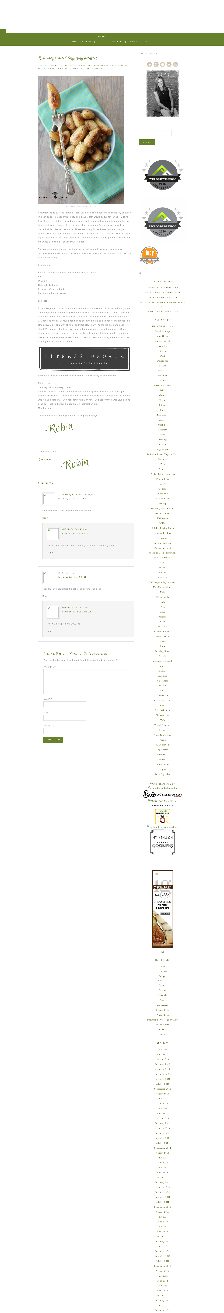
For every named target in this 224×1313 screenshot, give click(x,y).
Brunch (82, 65)
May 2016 (163, 1050)
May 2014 (163, 1168)
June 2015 (162, 1104)
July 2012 (163, 1276)
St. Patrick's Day (162, 701)
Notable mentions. (162, 587)
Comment (49, 667)
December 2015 (163, 1074)
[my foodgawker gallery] (162, 783)
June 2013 (162, 1222)
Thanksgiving (54, 68)
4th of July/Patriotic (162, 327)
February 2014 (162, 1183)
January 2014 (162, 1187)
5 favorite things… (162, 331)
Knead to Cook (112, 14)
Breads (162, 366)
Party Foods (162, 597)
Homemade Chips (162, 533)
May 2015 (163, 1109)
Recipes (163, 976)
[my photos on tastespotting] (163, 787)
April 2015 (162, 1114)
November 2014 (163, 1138)
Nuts (162, 592)
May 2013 (163, 1227)
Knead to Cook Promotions (163, 553)
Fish (162, 464)
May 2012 (163, 1286)
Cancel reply (99, 654)
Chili (162, 410)
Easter (162, 445)
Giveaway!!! (162, 494)
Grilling (163, 504)
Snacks (162, 686)
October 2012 (163, 1261)
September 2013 (162, 1207)
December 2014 (163, 1133)
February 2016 (162, 1064)
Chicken (163, 405)
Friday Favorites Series (162, 474)
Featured (162, 459)
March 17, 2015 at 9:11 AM (71, 499)
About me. (162, 972)
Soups (163, 691)
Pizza (162, 612)
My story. (162, 578)
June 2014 (162, 1163)
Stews (162, 706)
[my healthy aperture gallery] (162, 827)
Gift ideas (163, 489)
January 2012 (162, 1306)
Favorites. (162, 1030)
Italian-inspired (162, 548)
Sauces (162, 666)
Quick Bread (162, 637)
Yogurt (162, 770)
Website (48, 726)
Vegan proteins (162, 745)
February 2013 (162, 1242)
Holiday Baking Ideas (162, 528)
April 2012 (162, 1291)
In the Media (162, 1025)
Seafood (162, 671)
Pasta (163, 602)
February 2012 (162, 1301)
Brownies (162, 376)
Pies (162, 607)
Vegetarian (74, 68)
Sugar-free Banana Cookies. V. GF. (162, 293)
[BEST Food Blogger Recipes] (162, 796)
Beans (162, 351)
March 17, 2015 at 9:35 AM (76, 534)
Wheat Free (86, 68)
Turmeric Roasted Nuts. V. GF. (162, 288)
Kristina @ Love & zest (72, 494)
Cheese (162, 400)
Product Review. (162, 632)
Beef (162, 356)
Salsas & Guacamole (162, 661)
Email (47, 712)
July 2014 (163, 1158)
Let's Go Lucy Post (163, 558)
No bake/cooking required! (162, 582)
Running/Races (163, 651)
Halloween (162, 519)
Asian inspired (162, 341)
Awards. (162, 346)
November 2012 (163, 1256)
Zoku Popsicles (162, 774)
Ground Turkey (163, 514)
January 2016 (162, 1069)
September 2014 (162, 1148)
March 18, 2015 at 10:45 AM (77, 612)
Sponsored (162, 696)
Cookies (163, 420)
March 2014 (162, 1178)
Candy (162, 395)
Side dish (162, 676)
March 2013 (162, 1237)
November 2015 (163, 1079)
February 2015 (162, 1123)
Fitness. (162, 469)
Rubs (162, 646)
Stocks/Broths (162, 710)
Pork (162, 622)
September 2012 (162, 1266)
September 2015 (162, 1089)
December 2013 (163, 1192)
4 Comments (98, 68)
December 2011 (163, 1311)
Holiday (163, 523)
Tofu (162, 720)
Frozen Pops (162, 479)
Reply (45, 517)
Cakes (162, 391)
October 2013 (163, 1202)
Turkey (162, 730)
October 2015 (163, 1084)
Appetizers (162, 336)
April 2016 (162, 1055)
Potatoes (42, 68)
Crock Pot (163, 425)
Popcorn (162, 617)
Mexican (162, 568)
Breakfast (162, 371)
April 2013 (162, 1232)
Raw (162, 642)
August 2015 (162, 1094)
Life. (162, 563)
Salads (162, 656)
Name (47, 699)
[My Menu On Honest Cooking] (163, 853)
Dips (162, 435)
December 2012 (163, 1251)
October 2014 (163, 1143)
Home (163, 967)
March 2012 (162, 1296)
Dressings (162, 440)
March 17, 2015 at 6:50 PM (71, 577)
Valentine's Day (162, 735)
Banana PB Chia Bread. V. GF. (162, 312)
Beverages (162, 361)
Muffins (162, 573)
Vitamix (163, 760)
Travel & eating (162, 725)
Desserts (162, 430)
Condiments (162, 415)
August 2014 (162, 1153)
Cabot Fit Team (162, 386)
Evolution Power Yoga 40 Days (101, 65)
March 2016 (162, 1059)
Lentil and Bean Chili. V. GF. (163, 298)
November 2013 (163, 1197)
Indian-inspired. (162, 543)
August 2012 (162, 1271)
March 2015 (162, 1119)
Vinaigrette (162, 755)
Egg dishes (162, 450)
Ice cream (163, 538)
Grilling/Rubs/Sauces (162, 509)
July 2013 (163, 1217)
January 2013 (162, 1247)
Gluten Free (122, 65)
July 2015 (163, 1099)
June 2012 (162, 1281)
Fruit (162, 484)
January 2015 (162, 1128)
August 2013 (162, 1212)
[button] (3, 31)
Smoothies (162, 681)
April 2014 (162, 1173)
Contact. (162, 1035)
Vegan (65, 68)
